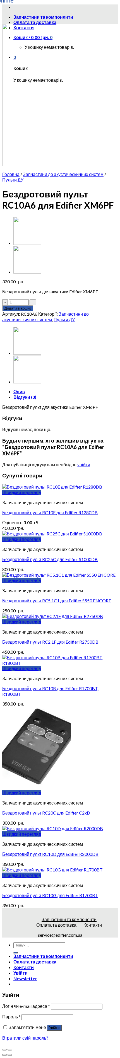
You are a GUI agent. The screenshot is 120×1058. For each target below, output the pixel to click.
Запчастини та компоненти (69, 919)
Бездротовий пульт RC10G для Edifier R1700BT (50, 895)
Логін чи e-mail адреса (26, 1006)
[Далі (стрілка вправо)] (10, 1055)
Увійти (54, 1028)
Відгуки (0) (24, 397)
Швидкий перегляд (21, 492)
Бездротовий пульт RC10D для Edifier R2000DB (50, 854)
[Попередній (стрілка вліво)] (4, 1055)
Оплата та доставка (34, 22)
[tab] (65, 391)
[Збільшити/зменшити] (10, 1049)
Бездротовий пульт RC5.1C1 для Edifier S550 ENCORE (56, 600)
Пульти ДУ (12, 179)
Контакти (92, 924)
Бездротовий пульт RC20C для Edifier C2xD (46, 812)
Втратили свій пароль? (25, 1037)
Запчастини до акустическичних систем (63, 174)
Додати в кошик (17, 308)
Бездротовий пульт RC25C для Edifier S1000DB (50, 559)
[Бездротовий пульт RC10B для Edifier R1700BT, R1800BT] (27, 243)
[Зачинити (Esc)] (4, 1049)
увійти (83, 464)
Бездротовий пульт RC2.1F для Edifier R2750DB (50, 641)
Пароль (11, 1016)
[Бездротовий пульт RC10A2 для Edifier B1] (27, 271)
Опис (19, 391)
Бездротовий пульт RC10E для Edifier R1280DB (50, 512)
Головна (11, 174)
